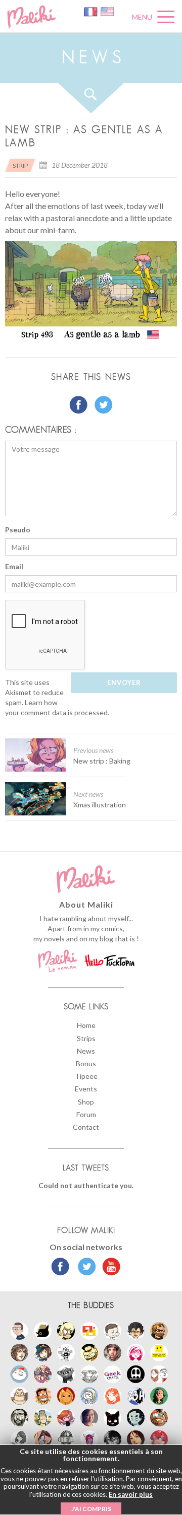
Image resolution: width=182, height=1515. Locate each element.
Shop (86, 1101)
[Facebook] (60, 1268)
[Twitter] (84, 1268)
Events (86, 1088)
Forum (86, 1114)
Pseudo (17, 529)
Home (86, 1025)
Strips (86, 1038)
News (86, 1051)
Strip (20, 165)
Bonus (86, 1063)
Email (14, 566)
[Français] (91, 11)
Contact (86, 1127)
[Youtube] (109, 1268)
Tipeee (86, 1076)
